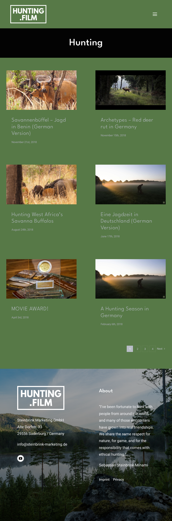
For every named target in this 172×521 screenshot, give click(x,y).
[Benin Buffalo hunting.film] (41, 166)
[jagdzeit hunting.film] (130, 166)
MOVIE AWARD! (30, 309)
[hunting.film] (28, 7)
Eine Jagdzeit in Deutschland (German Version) (126, 221)
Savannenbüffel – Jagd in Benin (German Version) (39, 127)
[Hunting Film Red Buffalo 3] (41, 72)
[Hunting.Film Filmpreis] (41, 261)
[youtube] (20, 458)
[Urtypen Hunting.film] (130, 72)
